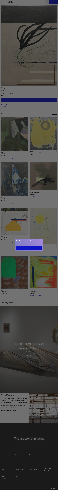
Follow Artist (29, 248)
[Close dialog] (41, 240)
